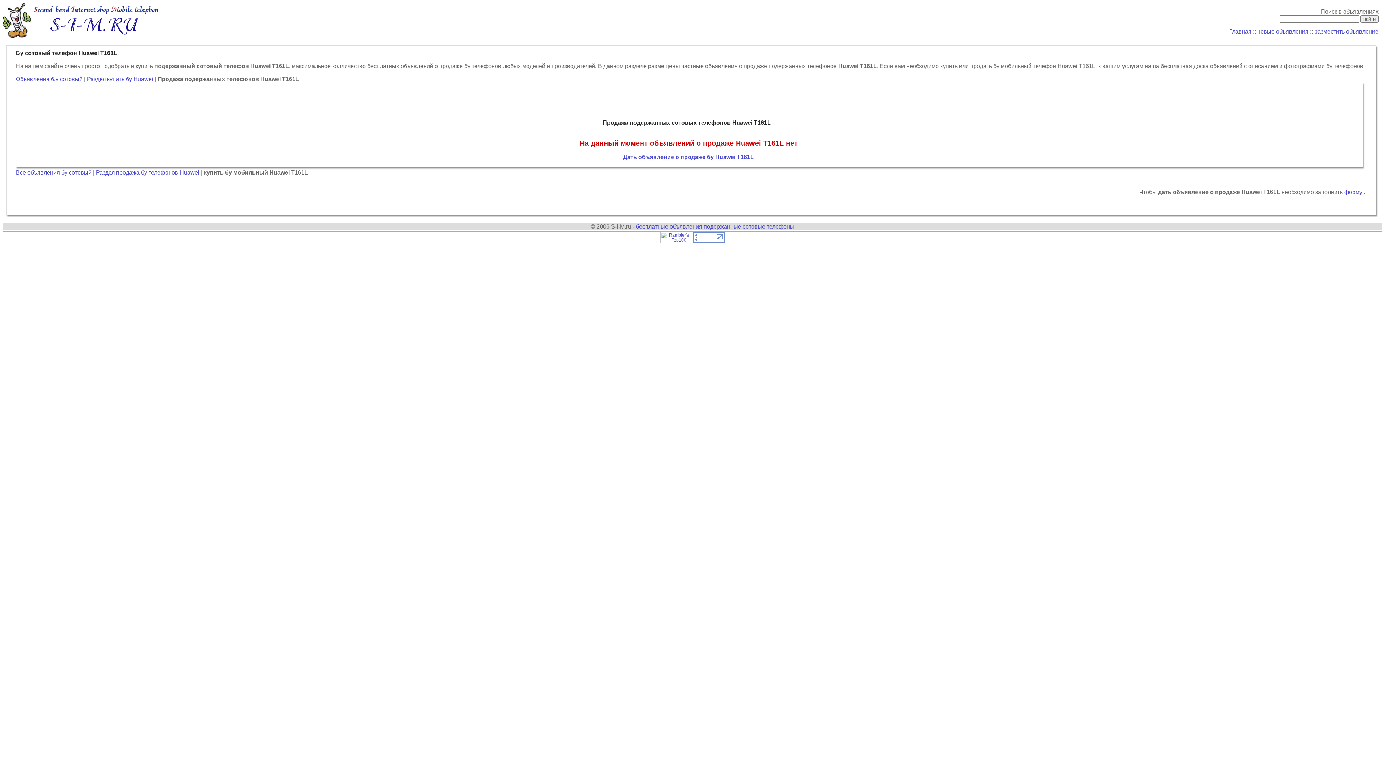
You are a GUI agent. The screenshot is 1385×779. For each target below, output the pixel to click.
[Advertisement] (688, 101)
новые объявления (1283, 31)
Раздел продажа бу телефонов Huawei (148, 173)
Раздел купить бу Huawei (121, 79)
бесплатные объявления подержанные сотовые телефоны (715, 227)
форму (1354, 192)
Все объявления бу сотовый (54, 173)
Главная (1240, 31)
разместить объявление (1346, 31)
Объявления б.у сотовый (49, 79)
